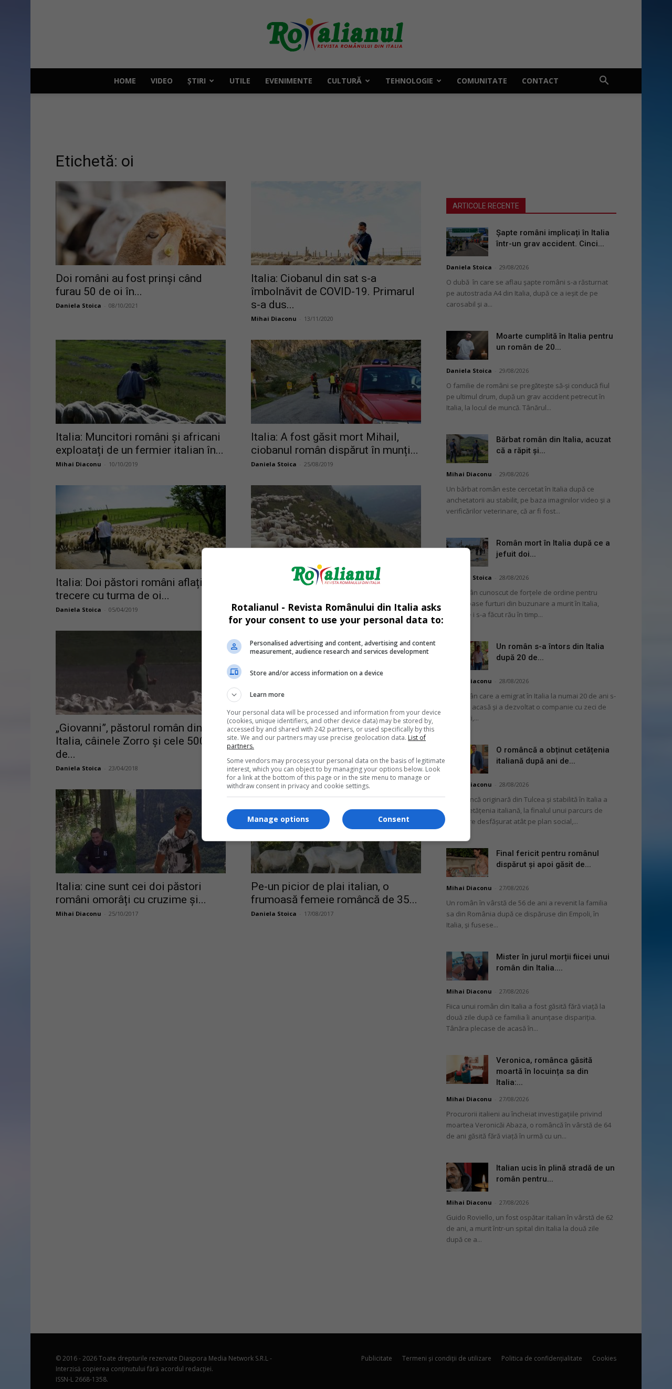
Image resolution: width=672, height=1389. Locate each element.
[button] (336, 694)
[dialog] (336, 694)
